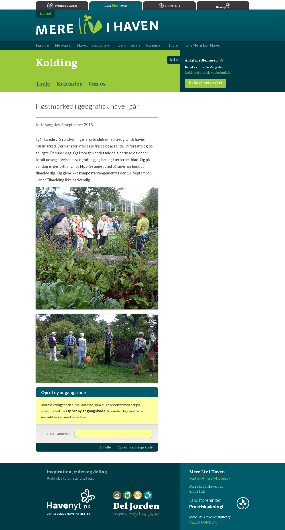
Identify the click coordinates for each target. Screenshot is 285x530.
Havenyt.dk (223, 5)
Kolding (56, 63)
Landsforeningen (206, 503)
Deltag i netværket (205, 83)
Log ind (45, 13)
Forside (42, 45)
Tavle (43, 84)
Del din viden (128, 45)
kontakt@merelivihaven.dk (209, 478)
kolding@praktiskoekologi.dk (208, 72)
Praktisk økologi (62, 5)
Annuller (105, 447)
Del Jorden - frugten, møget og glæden (137, 504)
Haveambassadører (94, 45)
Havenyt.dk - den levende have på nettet (71, 502)
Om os (97, 84)
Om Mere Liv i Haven (203, 45)
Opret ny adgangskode (135, 447)
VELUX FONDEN (202, 522)
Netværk (63, 45)
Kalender (69, 84)
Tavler (173, 45)
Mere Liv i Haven (115, 5)
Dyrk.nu (169, 5)
